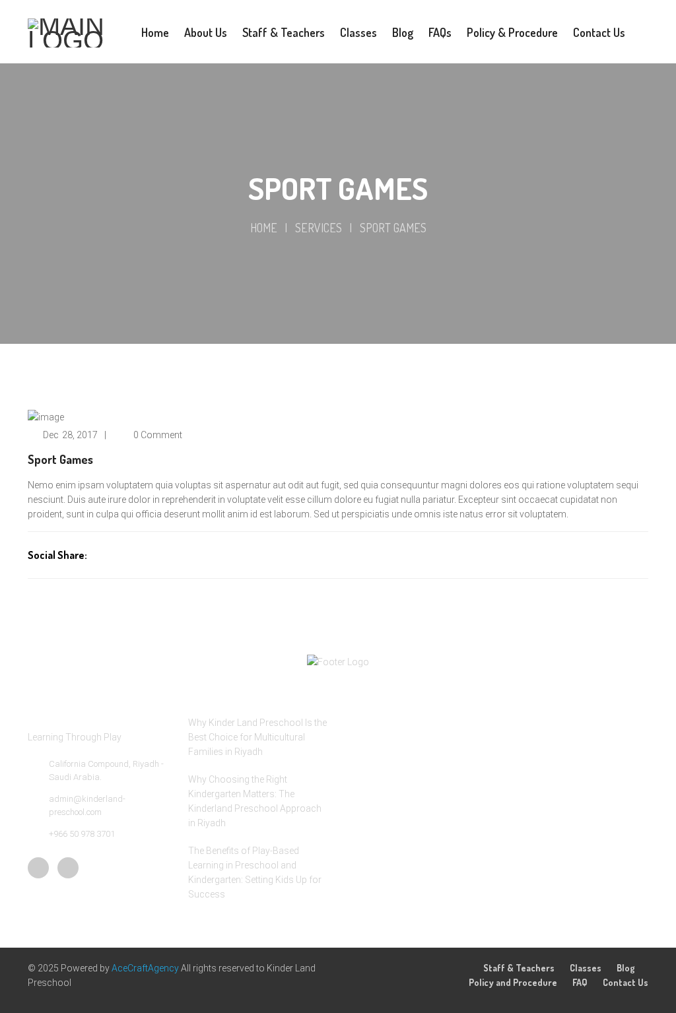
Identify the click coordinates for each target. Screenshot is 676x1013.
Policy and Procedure (513, 982)
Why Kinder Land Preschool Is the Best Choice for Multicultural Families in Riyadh (257, 737)
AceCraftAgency (146, 968)
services (318, 227)
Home (263, 227)
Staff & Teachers (519, 967)
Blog (626, 967)
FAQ (580, 982)
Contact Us (625, 982)
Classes (585, 967)
